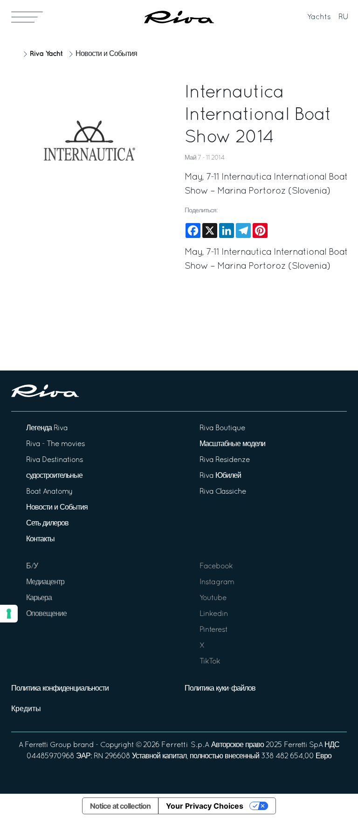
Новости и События (106, 54)
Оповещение (46, 614)
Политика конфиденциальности (60, 688)
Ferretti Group (48, 745)
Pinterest (213, 630)
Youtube (213, 598)
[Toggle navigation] (27, 16)
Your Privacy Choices (204, 806)
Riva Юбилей (220, 476)
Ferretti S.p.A (185, 745)
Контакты (40, 539)
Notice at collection (120, 806)
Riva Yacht (46, 53)
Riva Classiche (223, 492)
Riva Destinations (54, 460)
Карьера (39, 598)
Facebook (216, 566)
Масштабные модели (232, 444)
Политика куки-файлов (220, 688)
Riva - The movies (55, 444)
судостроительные (54, 476)
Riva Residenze (225, 460)
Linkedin (214, 614)
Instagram (217, 582)
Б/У (32, 566)
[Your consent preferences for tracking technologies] (9, 613)
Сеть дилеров (47, 523)
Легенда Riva (47, 428)
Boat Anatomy (49, 492)
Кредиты (26, 709)
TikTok (210, 661)
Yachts (319, 17)
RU (343, 17)
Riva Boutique (222, 428)
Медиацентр (45, 582)
